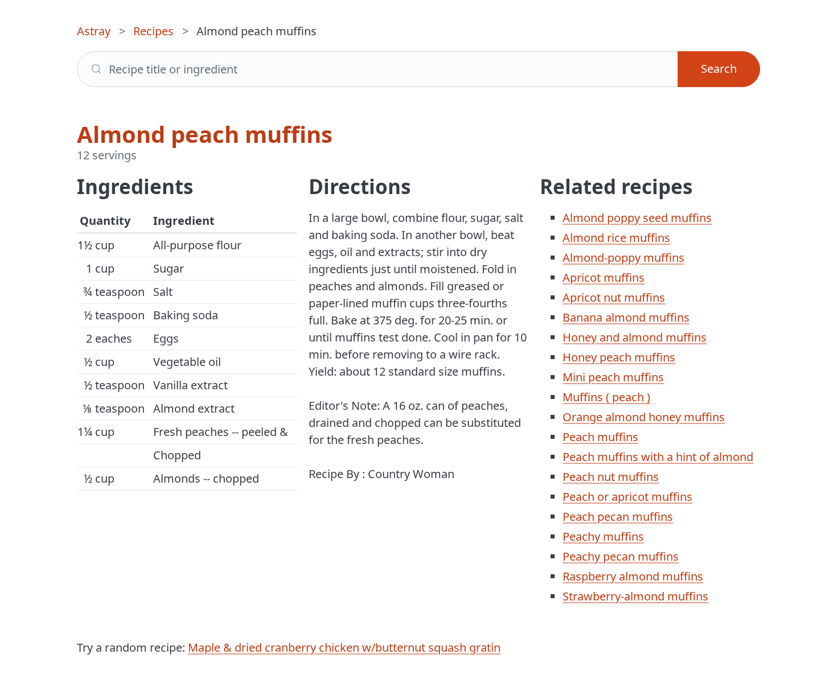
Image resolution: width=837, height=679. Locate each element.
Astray (93, 31)
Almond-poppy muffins (623, 257)
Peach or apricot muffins (627, 496)
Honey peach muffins (619, 357)
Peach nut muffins (611, 476)
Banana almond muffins (626, 317)
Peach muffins (600, 437)
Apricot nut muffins (614, 297)
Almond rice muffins (616, 237)
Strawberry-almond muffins (635, 596)
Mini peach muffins (613, 377)
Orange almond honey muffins (644, 417)
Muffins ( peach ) (606, 397)
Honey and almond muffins (635, 337)
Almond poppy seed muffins (637, 217)
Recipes (153, 31)
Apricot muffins (604, 277)
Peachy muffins (603, 536)
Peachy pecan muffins (621, 556)
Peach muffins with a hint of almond (658, 456)
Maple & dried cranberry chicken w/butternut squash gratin (344, 647)
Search (719, 68)
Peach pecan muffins (618, 516)
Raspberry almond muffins (633, 576)
